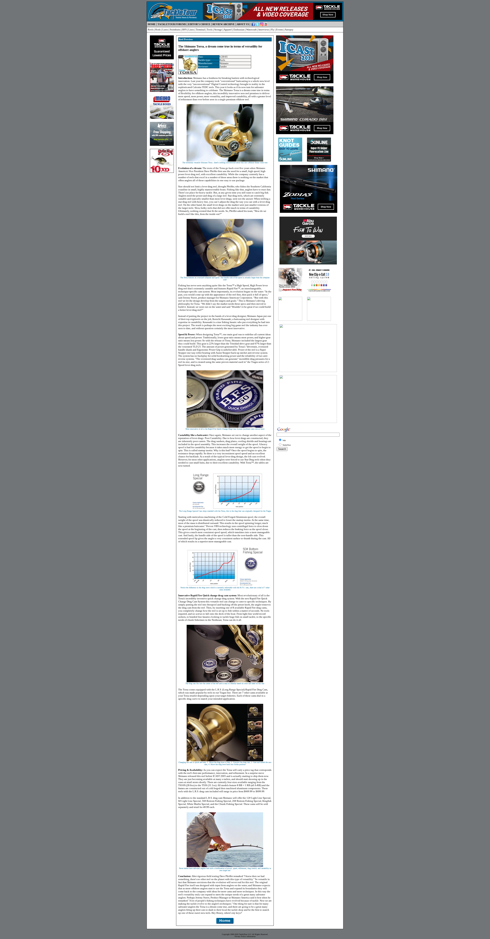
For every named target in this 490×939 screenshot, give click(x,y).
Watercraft (251, 29)
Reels (151, 29)
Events (279, 29)
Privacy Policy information (245, 936)
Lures (165, 29)
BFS (184, 29)
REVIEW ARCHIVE (223, 24)
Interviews (263, 29)
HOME (152, 24)
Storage (218, 29)
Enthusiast (239, 29)
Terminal (200, 29)
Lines (191, 29)
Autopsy (289, 29)
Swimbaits (175, 29)
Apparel (228, 29)
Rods (158, 29)
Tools (209, 29)
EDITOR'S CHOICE (199, 24)
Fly (272, 29)
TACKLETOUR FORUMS (172, 24)
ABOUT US (243, 24)
